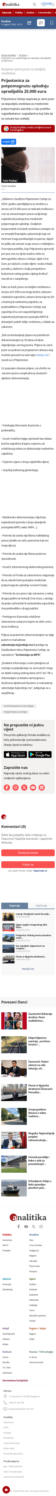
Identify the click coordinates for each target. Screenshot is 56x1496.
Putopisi (33, 1271)
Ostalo (32, 1320)
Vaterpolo (34, 1300)
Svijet (31, 1339)
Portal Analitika (8, 55)
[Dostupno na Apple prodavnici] (15, 754)
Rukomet (33, 1294)
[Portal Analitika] (11, 4)
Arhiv (6, 1427)
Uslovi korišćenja (11, 1443)
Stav (31, 1240)
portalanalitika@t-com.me (20, 1409)
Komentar (7, 1240)
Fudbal (32, 1284)
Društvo (30, 13)
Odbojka (33, 1305)
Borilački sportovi (37, 1315)
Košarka (33, 1289)
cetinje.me (42, 355)
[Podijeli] (29, 23)
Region (32, 1333)
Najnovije (6, 13)
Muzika (5, 1362)
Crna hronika (44, 13)
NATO (5, 1245)
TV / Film (6, 1367)
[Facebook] (7, 787)
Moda (5, 1344)
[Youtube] (33, 787)
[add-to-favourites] (52, 23)
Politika (19, 13)
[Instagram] (15, 787)
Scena (5, 1357)
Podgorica (34, 1250)
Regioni (33, 1255)
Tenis (32, 1310)
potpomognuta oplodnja (19, 706)
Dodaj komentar (28, 853)
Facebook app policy (13, 1453)
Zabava (5, 1339)
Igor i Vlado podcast (12, 1466)
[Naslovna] (6, 1490)
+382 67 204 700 (16, 1402)
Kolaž (5, 1328)
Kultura (7, 1352)
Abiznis (6, 1279)
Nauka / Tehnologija (41, 1352)
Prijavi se (28, 864)
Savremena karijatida (15, 1380)
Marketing (7, 1289)
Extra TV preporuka (12, 1471)
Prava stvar (34, 1266)
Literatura (7, 1372)
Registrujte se (40, 870)
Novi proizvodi (36, 1362)
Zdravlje (33, 1261)
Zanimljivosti (8, 1333)
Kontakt (7, 1432)
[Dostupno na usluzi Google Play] (40, 754)
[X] (24, 787)
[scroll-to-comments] (41, 22)
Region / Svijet (37, 1328)
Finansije (6, 1284)
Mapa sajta (8, 1448)
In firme (33, 1357)
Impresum (8, 1422)
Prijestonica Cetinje (15, 711)
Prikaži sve (28, 968)
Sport (32, 1279)
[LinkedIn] (42, 787)
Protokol (6, 1250)
